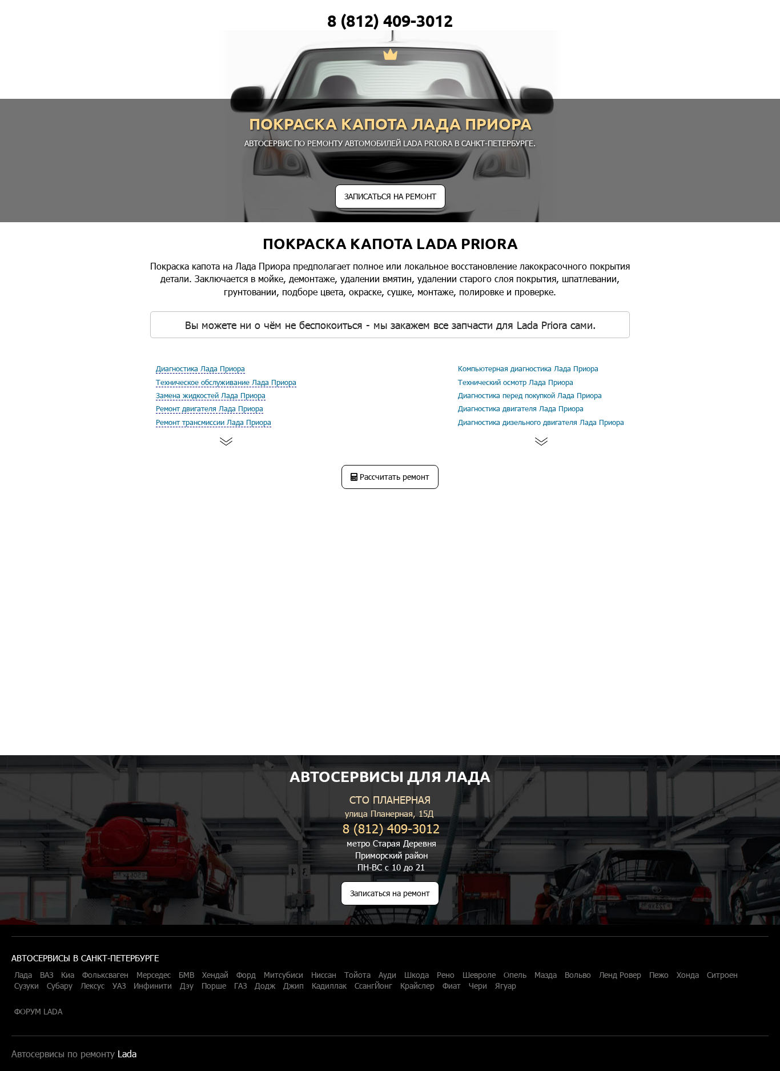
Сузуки (26, 986)
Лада (23, 975)
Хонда (688, 975)
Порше (214, 986)
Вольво (578, 975)
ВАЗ (46, 975)
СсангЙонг (373, 986)
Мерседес (153, 975)
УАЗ (119, 986)
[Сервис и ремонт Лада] (390, 55)
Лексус (92, 986)
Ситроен (722, 975)
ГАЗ (240, 986)
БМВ (186, 975)
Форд (246, 975)
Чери (478, 986)
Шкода (416, 975)
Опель (515, 975)
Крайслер (417, 986)
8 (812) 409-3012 (390, 20)
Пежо (659, 975)
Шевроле (479, 975)
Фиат (452, 986)
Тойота (357, 975)
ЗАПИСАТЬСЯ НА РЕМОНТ (390, 196)
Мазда (545, 975)
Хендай (215, 975)
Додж (265, 986)
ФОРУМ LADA (38, 1012)
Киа (67, 975)
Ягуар (505, 986)
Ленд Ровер (620, 975)
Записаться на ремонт (390, 893)
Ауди (387, 975)
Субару (60, 986)
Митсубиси (283, 975)
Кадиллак (329, 986)
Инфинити (153, 986)
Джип (293, 986)
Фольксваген (105, 975)
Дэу (187, 986)
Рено (446, 975)
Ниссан (323, 975)
